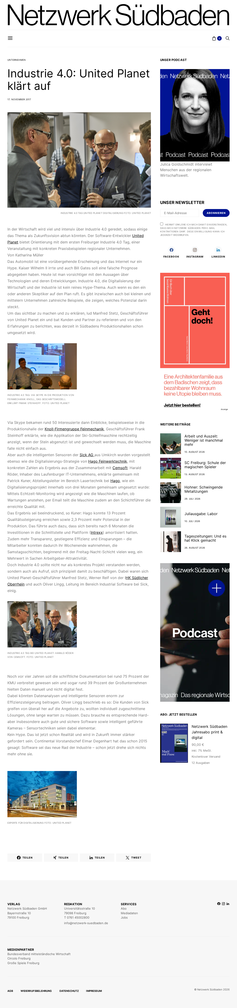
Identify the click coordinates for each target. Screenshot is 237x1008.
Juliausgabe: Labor (201, 513)
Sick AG (87, 454)
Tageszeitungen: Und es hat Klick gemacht (205, 538)
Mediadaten (129, 913)
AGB (10, 991)
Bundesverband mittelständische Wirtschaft (39, 954)
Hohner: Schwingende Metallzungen (203, 489)
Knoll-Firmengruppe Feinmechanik (74, 429)
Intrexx (97, 532)
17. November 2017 (19, 99)
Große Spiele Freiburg (23, 963)
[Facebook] (218, 913)
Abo (124, 908)
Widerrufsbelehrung (36, 991)
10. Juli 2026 (192, 521)
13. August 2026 (194, 474)
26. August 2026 (194, 547)
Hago (115, 480)
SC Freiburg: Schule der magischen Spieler (205, 464)
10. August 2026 (194, 451)
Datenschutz (69, 991)
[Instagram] (223, 913)
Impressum (94, 991)
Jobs (124, 917)
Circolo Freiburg (19, 958)
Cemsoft (120, 467)
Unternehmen (16, 59)
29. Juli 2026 (192, 498)
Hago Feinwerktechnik (107, 461)
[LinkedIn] (228, 913)
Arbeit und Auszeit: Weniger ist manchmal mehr (203, 440)
